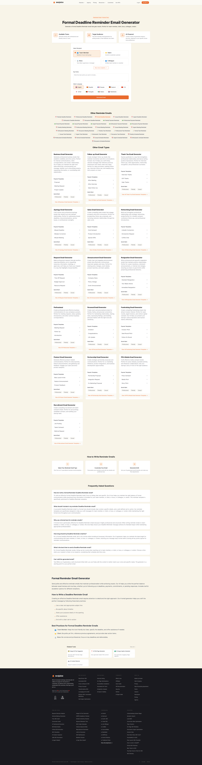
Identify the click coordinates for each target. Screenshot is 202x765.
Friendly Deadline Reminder (63, 117)
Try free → (145, 2)
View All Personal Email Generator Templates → (101, 349)
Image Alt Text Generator (82, 713)
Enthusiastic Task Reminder (98, 134)
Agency (89, 2)
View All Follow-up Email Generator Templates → (101, 200)
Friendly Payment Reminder (111, 120)
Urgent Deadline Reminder (139, 117)
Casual (72, 197)
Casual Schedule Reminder (101, 137)
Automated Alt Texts (102, 686)
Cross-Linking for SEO (84, 683)
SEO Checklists (55, 732)
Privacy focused (82, 686)
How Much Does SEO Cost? (134, 734)
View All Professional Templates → (67, 347)
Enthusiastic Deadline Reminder (71, 120)
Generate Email (101, 97)
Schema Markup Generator (58, 716)
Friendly (66, 197)
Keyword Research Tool (82, 721)
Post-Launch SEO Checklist (133, 740)
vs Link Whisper (105, 724)
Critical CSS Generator (57, 729)
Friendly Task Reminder (104, 130)
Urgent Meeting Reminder (138, 127)
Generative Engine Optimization (135, 729)
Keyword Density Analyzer (58, 713)
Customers (110, 2)
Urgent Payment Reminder (98, 123)
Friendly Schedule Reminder (136, 134)
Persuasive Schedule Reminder (101, 141)
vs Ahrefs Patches (105, 737)
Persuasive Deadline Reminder (91, 120)
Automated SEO (82, 681)
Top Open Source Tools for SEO (135, 750)
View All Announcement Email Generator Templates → (101, 297)
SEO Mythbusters (80, 734)
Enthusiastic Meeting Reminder (65, 130)
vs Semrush (104, 716)
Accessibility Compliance (103, 683)
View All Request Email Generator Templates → (67, 297)
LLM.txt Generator (80, 732)
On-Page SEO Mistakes (132, 726)
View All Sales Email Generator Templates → (101, 250)
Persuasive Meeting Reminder (85, 130)
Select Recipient (77, 48)
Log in (138, 2)
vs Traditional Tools (105, 740)
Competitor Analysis (102, 689)
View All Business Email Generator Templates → (67, 202)
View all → (132, 646)
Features (81, 2)
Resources (101, 2)
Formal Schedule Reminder (82, 137)
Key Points (76, 72)
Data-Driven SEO (83, 678)
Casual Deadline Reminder (121, 117)
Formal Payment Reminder (62, 123)
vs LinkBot (103, 726)
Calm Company (138, 681)
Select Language (77, 84)
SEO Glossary (130, 753)
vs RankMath (104, 732)
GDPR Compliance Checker (82, 716)
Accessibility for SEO (132, 737)
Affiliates (118, 681)
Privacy (136, 683)
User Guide (118, 683)
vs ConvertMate (105, 729)
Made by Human (138, 678)
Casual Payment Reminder (80, 123)
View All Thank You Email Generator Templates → (134, 194)
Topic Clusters (130, 724)
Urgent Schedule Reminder (119, 137)
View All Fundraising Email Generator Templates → (135, 349)
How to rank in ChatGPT (133, 742)
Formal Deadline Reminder (102, 117)
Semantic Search (131, 716)
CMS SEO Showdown (57, 737)
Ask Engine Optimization (85, 699)
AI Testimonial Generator (58, 724)
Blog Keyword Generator (82, 729)
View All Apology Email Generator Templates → (67, 250)
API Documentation (120, 686)
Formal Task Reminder (139, 130)
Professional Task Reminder (122, 130)
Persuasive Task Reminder (117, 134)
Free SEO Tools (56, 710)
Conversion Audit (56, 721)
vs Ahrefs (103, 713)
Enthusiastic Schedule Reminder (139, 137)
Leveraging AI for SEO (84, 691)
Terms (135, 689)
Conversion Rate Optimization (134, 721)
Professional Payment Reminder (131, 120)
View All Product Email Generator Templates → (67, 397)
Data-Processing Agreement (141, 686)
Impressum (137, 694)
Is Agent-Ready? (56, 740)
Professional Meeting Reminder (83, 127)
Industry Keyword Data (81, 726)
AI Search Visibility (101, 691)
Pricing (95, 2)
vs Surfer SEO (104, 718)
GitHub (117, 691)
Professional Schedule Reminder (62, 137)
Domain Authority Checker (82, 718)
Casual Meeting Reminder (120, 127)
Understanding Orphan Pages (134, 713)
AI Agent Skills (119, 694)
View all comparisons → (106, 742)
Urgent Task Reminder (81, 134)
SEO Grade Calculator (81, 724)
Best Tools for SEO (131, 748)
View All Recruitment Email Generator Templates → (67, 443)
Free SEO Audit (56, 718)
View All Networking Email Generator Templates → (135, 250)
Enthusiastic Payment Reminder (118, 123)
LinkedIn (143, 761)
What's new (119, 678)
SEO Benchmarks (56, 726)
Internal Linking (101, 678)
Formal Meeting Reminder (102, 127)
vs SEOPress (104, 734)
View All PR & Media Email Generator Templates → (135, 395)
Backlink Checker (80, 737)
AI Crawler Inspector (57, 734)
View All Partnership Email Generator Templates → (101, 395)
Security (118, 689)
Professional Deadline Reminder (83, 117)
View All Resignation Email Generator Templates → (135, 299)
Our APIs (118, 2)
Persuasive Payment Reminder (139, 123)
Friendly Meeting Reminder (64, 127)
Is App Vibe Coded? (81, 740)
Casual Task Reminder (64, 134)
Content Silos (130, 732)
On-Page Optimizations (102, 681)
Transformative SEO (83, 689)
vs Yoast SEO (104, 721)
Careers (136, 691)
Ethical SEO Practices (132, 745)
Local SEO (129, 718)
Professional (58, 197)
